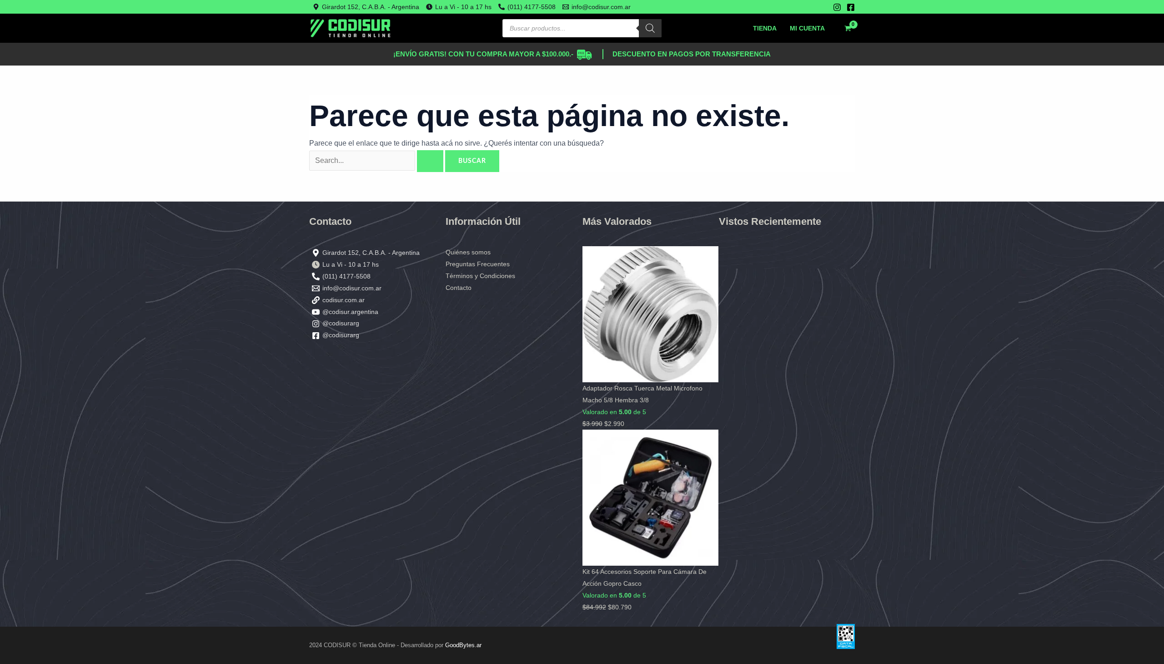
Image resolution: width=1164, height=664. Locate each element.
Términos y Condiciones (480, 275)
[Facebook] (851, 7)
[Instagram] (837, 7)
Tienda (765, 28)
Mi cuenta (807, 28)
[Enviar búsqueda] (430, 161)
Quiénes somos (468, 252)
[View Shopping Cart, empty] (847, 28)
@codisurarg (340, 323)
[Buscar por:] (377, 160)
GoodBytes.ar (463, 645)
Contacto (459, 287)
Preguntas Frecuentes (478, 264)
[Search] (650, 28)
